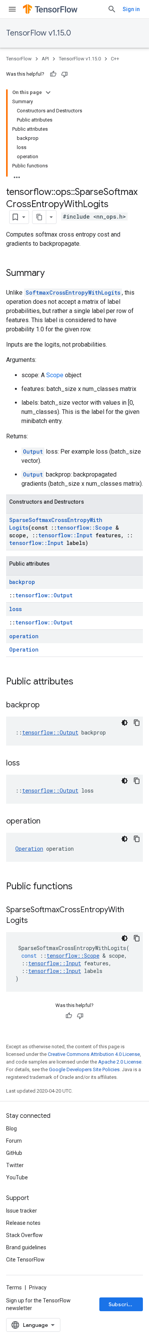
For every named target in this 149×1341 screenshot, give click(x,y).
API (45, 59)
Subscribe (122, 1304)
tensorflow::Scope (84, 527)
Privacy (38, 1287)
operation (24, 636)
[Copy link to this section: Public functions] (80, 887)
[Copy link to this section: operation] (48, 821)
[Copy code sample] (137, 723)
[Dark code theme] (124, 723)
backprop (22, 581)
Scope (54, 375)
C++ (115, 59)
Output (33, 451)
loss (15, 609)
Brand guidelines (26, 1247)
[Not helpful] (64, 74)
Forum (14, 1141)
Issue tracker (21, 1211)
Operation (24, 649)
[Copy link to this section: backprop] (47, 705)
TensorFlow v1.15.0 (38, 33)
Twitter (15, 1165)
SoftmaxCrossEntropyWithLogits (73, 292)
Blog (11, 1128)
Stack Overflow (24, 1235)
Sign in (131, 9)
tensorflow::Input (65, 535)
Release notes (23, 1223)
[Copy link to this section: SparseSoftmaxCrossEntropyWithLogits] (35, 921)
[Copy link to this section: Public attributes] (81, 682)
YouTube (17, 1177)
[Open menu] (12, 9)
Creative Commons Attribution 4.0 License (94, 1054)
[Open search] (112, 9)
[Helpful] (53, 74)
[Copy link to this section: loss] (27, 763)
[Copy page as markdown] (39, 217)
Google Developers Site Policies (84, 1069)
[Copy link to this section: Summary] (52, 273)
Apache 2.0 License (119, 1062)
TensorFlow (19, 59)
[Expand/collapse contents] (48, 92)
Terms (14, 1287)
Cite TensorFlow (25, 1260)
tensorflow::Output (44, 595)
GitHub (14, 1153)
